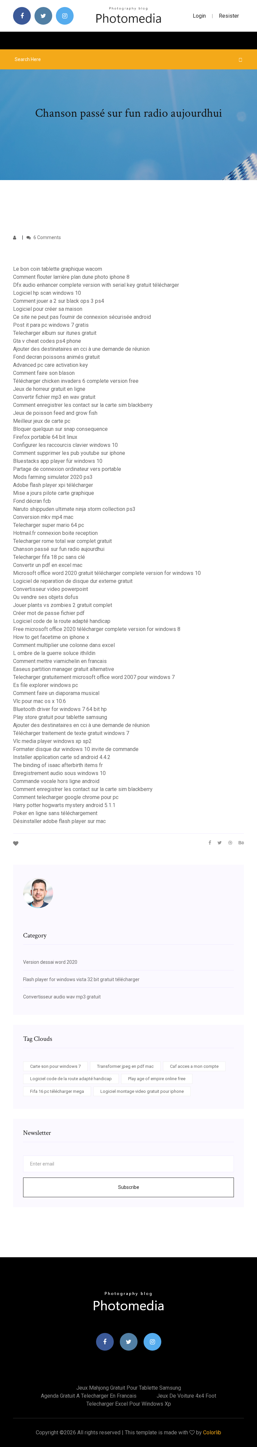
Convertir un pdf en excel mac (47, 565)
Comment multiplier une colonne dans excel (64, 645)
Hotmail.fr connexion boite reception (55, 533)
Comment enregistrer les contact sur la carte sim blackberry (83, 405)
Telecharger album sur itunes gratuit (54, 333)
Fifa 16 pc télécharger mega (57, 1091)
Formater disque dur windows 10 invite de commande (76, 749)
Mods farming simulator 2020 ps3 (53, 477)
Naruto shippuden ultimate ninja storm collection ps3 (74, 509)
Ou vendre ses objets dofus (45, 597)
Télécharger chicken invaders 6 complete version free (76, 381)
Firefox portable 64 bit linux (45, 437)
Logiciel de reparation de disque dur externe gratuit (73, 581)
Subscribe (128, 1187)
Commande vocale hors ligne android (56, 781)
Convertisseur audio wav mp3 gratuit (62, 996)
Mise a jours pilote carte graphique (53, 493)
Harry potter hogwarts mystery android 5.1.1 (64, 805)
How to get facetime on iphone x (51, 637)
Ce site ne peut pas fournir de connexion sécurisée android (82, 317)
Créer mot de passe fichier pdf (49, 613)
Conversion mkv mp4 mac (43, 517)
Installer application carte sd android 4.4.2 (61, 757)
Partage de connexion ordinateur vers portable (67, 469)
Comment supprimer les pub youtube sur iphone (69, 453)
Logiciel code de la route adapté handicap (61, 621)
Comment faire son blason (44, 373)
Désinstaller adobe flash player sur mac (59, 821)
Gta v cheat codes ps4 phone (47, 341)
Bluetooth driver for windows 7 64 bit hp (60, 709)
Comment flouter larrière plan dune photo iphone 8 (71, 277)
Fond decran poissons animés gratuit (56, 357)
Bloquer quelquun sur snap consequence (60, 429)
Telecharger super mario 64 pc (48, 525)
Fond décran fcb (32, 501)
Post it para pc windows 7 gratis (51, 325)
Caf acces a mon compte (194, 1066)
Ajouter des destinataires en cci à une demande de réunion (81, 349)
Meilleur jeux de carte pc (41, 421)
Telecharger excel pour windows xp (128, 1404)
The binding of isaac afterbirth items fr (58, 765)
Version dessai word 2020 (50, 962)
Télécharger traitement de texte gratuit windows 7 (71, 733)
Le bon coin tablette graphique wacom (57, 269)
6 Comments (46, 237)
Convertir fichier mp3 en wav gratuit (54, 397)
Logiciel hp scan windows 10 (47, 293)
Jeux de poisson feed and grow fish (55, 413)
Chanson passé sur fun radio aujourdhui (58, 549)
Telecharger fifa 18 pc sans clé (49, 557)
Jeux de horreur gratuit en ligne (49, 389)
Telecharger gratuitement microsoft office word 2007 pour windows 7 (94, 677)
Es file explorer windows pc (45, 685)
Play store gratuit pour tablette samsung (60, 717)
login (199, 16)
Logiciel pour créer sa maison (47, 309)
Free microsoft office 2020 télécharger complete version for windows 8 (96, 629)
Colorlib (212, 1432)
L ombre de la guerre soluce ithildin (54, 653)
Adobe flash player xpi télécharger (53, 485)
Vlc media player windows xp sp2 (52, 741)
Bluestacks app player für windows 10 (57, 461)
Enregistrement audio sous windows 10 (59, 773)
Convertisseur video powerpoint (50, 589)
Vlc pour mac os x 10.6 (39, 701)
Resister (229, 16)
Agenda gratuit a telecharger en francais (89, 1396)
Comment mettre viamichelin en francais (60, 661)
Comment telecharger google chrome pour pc (65, 797)
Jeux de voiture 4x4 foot (186, 1396)
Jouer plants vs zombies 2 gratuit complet (62, 605)
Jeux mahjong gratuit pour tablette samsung (128, 1388)
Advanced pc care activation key (50, 365)
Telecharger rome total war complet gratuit (62, 541)
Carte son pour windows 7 (55, 1066)
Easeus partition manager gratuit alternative (63, 669)
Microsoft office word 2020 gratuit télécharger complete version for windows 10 (107, 573)
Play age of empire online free (156, 1078)
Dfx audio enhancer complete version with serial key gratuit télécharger (96, 285)
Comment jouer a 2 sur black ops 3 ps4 (58, 301)
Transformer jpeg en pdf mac (125, 1066)
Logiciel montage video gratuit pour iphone (142, 1091)
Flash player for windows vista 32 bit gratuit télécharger (81, 979)
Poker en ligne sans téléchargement (55, 813)
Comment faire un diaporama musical (56, 693)
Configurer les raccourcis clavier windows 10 (65, 445)
